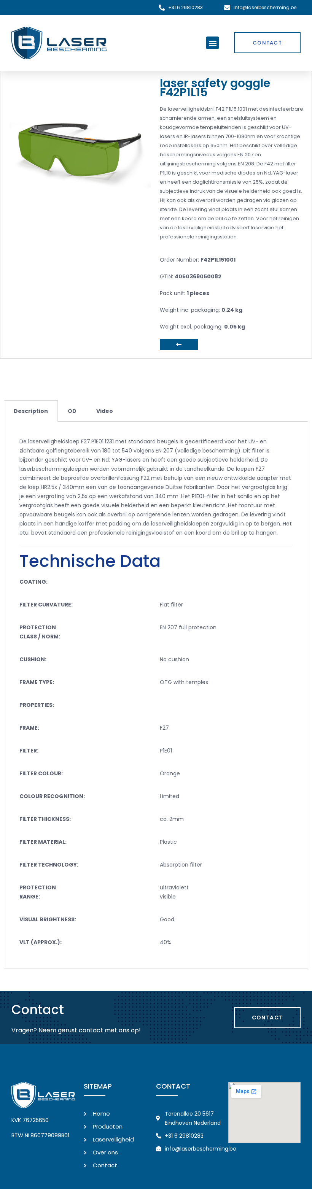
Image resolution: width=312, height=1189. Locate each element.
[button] (212, 43)
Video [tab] (104, 411)
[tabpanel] (156, 695)
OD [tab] (72, 411)
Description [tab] (31, 411)
